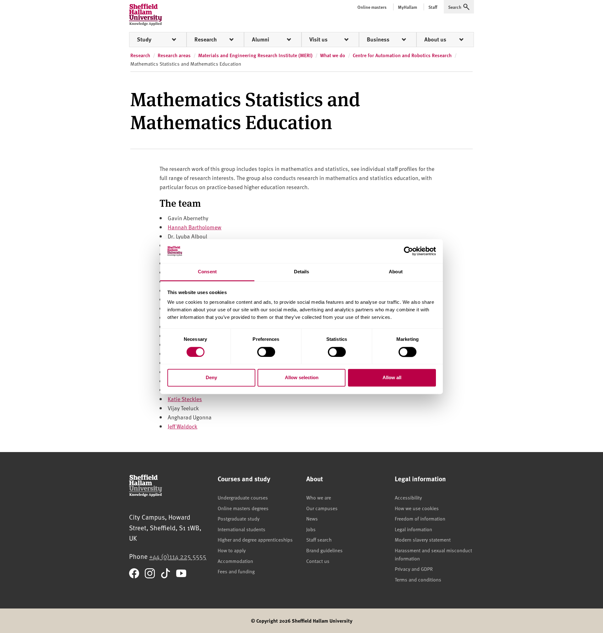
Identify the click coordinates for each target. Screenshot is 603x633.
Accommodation (235, 560)
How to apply (232, 550)
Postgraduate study (238, 518)
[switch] (266, 352)
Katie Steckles (185, 399)
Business (378, 39)
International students (241, 529)
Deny (211, 377)
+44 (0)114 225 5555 (177, 556)
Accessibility (408, 497)
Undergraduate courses (243, 497)
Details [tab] (301, 272)
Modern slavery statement (423, 539)
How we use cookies (417, 508)
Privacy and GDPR (414, 568)
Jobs (311, 529)
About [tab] (396, 272)
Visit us (318, 39)
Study (144, 39)
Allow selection (301, 377)
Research (205, 39)
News (312, 518)
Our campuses (322, 508)
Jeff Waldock (182, 426)
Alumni (260, 39)
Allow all (392, 377)
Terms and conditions (418, 579)
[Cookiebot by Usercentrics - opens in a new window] (408, 251)
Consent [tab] (207, 272)
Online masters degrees (243, 508)
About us (435, 39)
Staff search (319, 539)
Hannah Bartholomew (194, 227)
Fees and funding (236, 571)
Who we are (318, 497)
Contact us (317, 560)
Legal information (413, 529)
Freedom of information (420, 518)
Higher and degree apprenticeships (255, 539)
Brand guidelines (324, 550)
